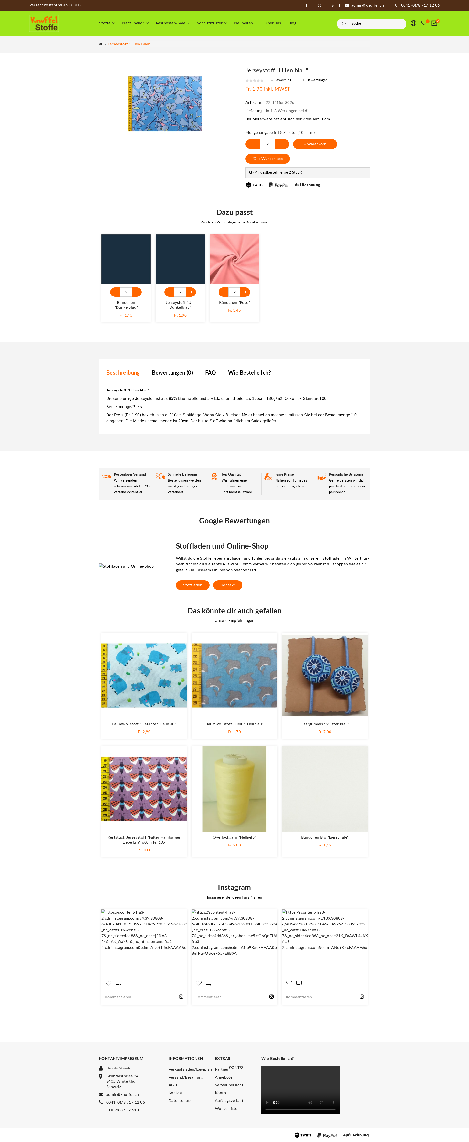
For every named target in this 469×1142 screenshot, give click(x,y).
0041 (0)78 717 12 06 (125, 1102)
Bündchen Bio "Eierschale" (325, 837)
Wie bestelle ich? (249, 373)
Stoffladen (192, 585)
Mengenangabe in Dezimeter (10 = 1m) (280, 133)
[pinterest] (333, 5)
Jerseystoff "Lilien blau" (129, 44)
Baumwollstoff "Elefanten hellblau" (144, 724)
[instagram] (319, 5)
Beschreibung (123, 373)
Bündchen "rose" (234, 303)
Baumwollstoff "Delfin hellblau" (234, 724)
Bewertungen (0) (172, 373)
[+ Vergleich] (142, 254)
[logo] (44, 23)
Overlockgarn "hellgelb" (234, 837)
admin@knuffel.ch (122, 1095)
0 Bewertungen (315, 80)
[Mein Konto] (413, 23)
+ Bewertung (281, 80)
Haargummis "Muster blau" (324, 724)
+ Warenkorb (315, 144)
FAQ (210, 373)
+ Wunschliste (270, 159)
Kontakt (228, 585)
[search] (344, 24)
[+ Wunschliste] (142, 243)
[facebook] (306, 5)
